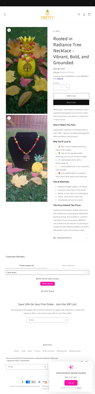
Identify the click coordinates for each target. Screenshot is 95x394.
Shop (23, 351)
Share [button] (58, 31)
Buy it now (71, 102)
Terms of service (49, 351)
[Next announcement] (90, 3)
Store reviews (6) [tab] (68, 265)
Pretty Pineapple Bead (21, 386)
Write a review (47, 283)
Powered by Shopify (34, 386)
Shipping (56, 72)
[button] (4, 14)
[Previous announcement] (4, 3)
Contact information (48, 388)
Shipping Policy (75, 351)
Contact (37, 351)
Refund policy (62, 351)
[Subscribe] (65, 320)
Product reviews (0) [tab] (27, 265)
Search (16, 351)
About (30, 351)
